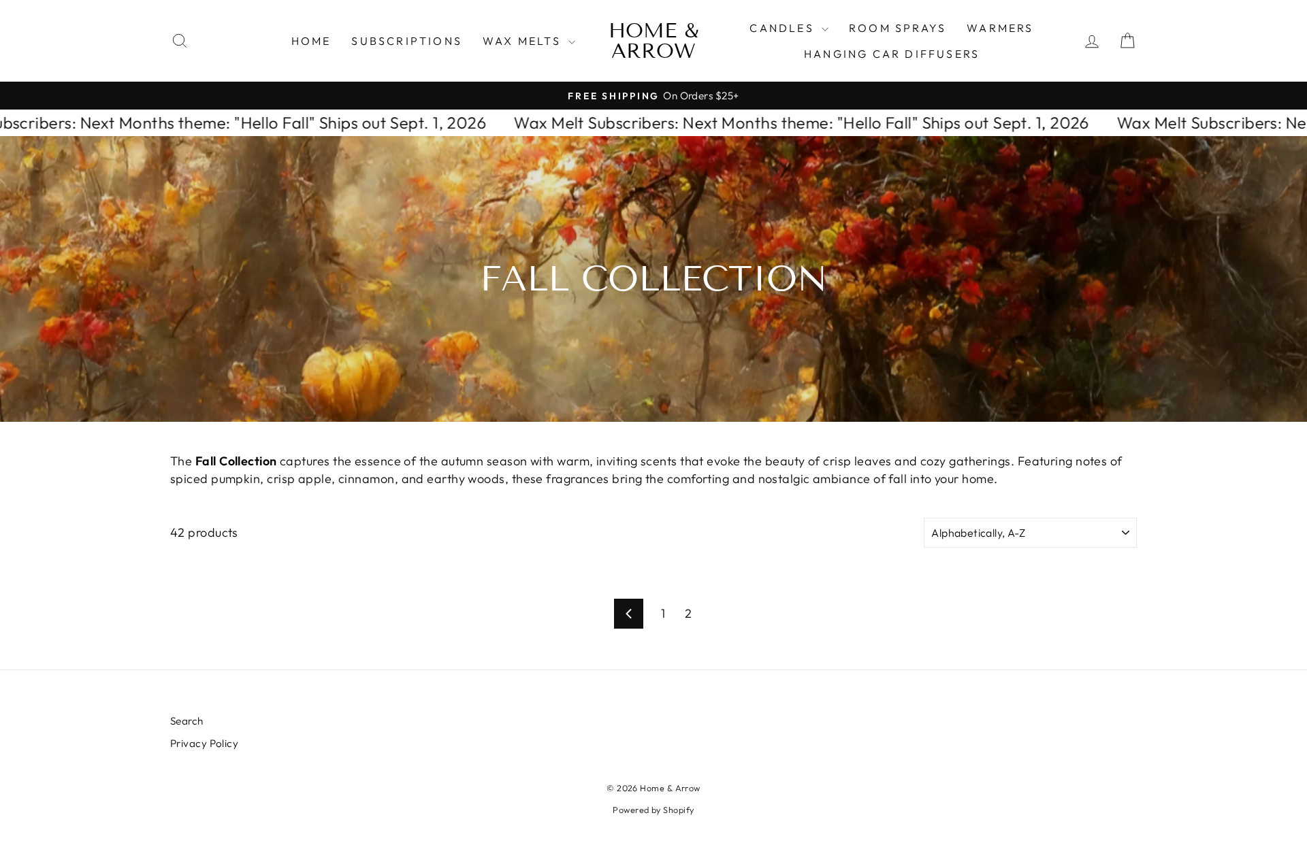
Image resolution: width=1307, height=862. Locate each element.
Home (311, 41)
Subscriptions (406, 41)
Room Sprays (897, 28)
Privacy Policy (204, 743)
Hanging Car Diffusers (892, 54)
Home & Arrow (653, 40)
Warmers (1000, 28)
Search (187, 720)
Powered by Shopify (653, 809)
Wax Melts (524, 41)
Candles (783, 28)
